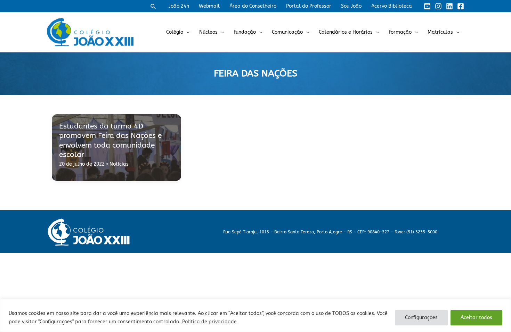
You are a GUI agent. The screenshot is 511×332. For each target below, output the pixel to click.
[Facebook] (460, 6)
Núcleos (208, 32)
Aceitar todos (476, 318)
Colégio (174, 32)
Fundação (245, 32)
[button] (153, 6)
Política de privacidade (209, 322)
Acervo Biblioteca (391, 6)
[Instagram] (438, 6)
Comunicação (287, 32)
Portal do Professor (308, 6)
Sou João (351, 6)
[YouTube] (427, 6)
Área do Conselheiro (252, 6)
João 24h (179, 6)
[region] (255, 315)
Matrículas (440, 32)
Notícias (119, 164)
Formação (400, 32)
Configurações (421, 318)
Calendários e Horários (346, 32)
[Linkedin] (449, 6)
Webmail (209, 6)
